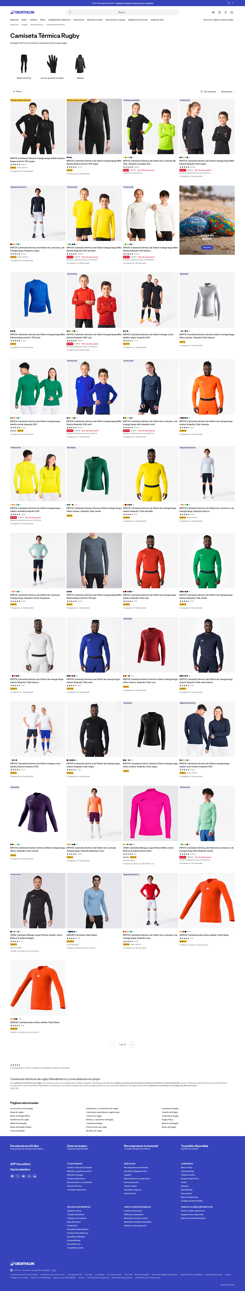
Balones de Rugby (170, 1123)
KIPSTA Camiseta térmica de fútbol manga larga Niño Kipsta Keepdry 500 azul (94, 423)
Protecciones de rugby (96, 1127)
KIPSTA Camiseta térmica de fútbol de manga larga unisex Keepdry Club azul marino (205, 681)
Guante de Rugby (170, 1112)
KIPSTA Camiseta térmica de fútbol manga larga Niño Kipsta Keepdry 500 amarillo (94, 249)
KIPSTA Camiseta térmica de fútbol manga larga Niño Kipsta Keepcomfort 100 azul (37, 336)
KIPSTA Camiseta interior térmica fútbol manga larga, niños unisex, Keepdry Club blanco (207, 336)
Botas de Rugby (169, 1127)
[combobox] (228, 91)
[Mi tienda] (213, 12)
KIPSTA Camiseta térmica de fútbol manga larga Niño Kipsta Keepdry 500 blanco (150, 249)
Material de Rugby (18, 1123)
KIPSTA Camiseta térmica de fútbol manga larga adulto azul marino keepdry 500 (204, 765)
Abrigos (80, 78)
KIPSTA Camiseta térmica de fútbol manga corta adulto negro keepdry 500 (148, 336)
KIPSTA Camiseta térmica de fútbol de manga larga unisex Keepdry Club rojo (149, 596)
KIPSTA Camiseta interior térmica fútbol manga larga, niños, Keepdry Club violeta (37, 849)
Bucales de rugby (94, 1131)
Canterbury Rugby (170, 1116)
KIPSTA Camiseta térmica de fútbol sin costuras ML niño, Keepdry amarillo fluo (149, 162)
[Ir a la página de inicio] (22, 12)
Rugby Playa (167, 1119)
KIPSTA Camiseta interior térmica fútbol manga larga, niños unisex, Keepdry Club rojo (150, 681)
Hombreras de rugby (19, 1119)
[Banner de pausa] (229, 3)
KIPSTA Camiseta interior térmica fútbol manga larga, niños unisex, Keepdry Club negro (150, 765)
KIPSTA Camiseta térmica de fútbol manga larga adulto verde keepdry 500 (35, 423)
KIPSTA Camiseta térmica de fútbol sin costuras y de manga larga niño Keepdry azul (150, 423)
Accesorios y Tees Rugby (21, 1108)
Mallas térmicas (24, 78)
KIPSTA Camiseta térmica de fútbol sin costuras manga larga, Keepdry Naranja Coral (91, 849)
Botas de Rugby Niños (20, 1116)
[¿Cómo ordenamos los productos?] (201, 91)
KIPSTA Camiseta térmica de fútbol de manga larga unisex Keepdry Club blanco (36, 681)
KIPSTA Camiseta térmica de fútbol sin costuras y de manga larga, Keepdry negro (37, 249)
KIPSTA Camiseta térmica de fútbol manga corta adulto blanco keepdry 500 (35, 765)
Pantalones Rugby (170, 1108)
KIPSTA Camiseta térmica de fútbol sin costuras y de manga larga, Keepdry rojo (150, 936)
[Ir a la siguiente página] (132, 1044)
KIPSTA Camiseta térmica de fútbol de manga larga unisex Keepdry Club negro (93, 765)
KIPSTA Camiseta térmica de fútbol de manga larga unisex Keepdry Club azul (93, 681)
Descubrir (207, 247)
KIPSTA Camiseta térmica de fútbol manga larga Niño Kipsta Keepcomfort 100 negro (94, 162)
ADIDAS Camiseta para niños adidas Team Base (204, 935)
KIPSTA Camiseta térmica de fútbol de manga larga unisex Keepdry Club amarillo (149, 509)
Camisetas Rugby (94, 1123)
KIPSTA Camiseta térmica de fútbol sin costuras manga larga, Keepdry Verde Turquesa (35, 596)
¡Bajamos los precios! (138, 20)
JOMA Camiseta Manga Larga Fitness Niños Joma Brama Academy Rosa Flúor (148, 849)
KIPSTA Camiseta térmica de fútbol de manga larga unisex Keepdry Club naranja (205, 423)
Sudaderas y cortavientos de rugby (102, 1108)
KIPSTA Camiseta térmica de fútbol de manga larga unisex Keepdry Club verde (205, 596)
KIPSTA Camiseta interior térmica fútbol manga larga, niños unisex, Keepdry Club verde (94, 509)
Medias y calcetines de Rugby (99, 1119)
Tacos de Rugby (17, 1131)
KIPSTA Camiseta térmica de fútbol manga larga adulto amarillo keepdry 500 (35, 509)
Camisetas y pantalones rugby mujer (103, 1112)
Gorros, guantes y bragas (52, 78)
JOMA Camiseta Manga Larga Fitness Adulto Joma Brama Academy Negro (36, 936)
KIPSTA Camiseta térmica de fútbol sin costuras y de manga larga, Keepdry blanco (206, 509)
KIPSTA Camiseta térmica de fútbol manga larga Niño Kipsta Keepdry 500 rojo (94, 336)
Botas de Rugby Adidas (21, 1127)
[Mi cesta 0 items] (232, 12)
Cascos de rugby (94, 1116)
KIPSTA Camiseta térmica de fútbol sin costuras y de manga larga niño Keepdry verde (206, 849)
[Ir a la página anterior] (113, 1044)
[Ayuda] (219, 12)
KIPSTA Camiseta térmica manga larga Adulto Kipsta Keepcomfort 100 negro (37, 160)
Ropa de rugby (16, 1112)
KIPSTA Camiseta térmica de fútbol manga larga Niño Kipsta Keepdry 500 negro (206, 162)
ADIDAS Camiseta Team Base (82, 935)
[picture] (38, 126)
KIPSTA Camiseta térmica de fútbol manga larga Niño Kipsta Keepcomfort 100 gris (94, 596)
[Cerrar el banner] (233, 3)
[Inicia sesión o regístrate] (226, 12)
